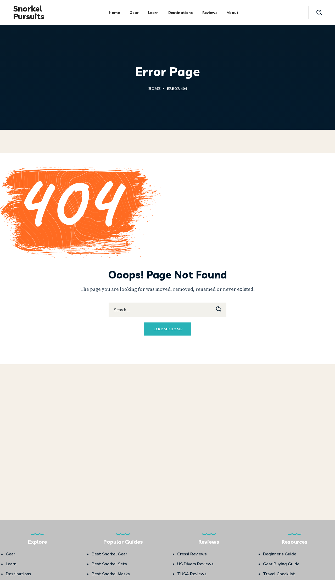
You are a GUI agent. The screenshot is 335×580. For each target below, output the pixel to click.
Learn (11, 564)
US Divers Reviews (195, 564)
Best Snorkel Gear (109, 554)
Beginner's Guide (279, 554)
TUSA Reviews (191, 574)
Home (154, 88)
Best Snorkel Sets (109, 564)
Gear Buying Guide (281, 564)
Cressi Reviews (192, 554)
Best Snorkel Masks (111, 574)
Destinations (18, 574)
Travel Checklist (279, 574)
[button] (319, 12)
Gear (10, 554)
